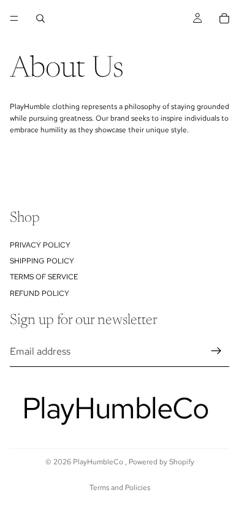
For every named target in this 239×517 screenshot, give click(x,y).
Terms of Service (44, 277)
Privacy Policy (40, 244)
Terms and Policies (119, 487)
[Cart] (224, 18)
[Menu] (14, 18)
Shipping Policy (42, 261)
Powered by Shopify (161, 462)
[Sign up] (216, 351)
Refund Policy (39, 293)
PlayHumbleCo (99, 462)
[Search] (40, 18)
